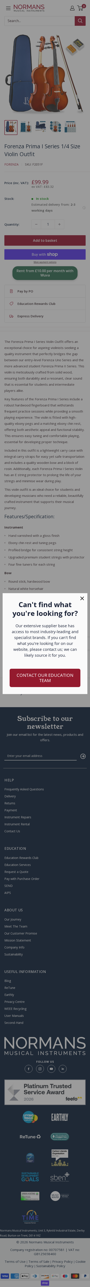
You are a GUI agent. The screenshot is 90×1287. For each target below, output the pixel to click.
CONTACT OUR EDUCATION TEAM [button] (45, 677)
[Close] (82, 598)
